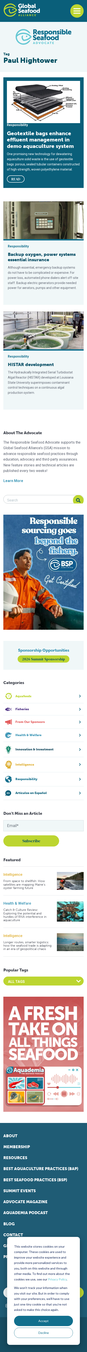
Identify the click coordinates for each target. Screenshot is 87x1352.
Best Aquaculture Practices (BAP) (40, 1168)
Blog (9, 1223)
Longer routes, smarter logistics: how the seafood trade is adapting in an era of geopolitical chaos (27, 946)
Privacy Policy (57, 1279)
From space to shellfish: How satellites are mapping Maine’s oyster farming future (24, 884)
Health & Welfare (17, 903)
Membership (16, 1146)
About (10, 1135)
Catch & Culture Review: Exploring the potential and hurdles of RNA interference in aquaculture (24, 915)
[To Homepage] (21, 10)
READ (15, 179)
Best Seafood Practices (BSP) (35, 1179)
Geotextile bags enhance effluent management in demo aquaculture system (40, 139)
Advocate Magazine (25, 1201)
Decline (43, 1333)
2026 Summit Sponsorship (43, 659)
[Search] (78, 500)
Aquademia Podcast (25, 1212)
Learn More (13, 481)
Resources (15, 1157)
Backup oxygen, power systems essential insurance (42, 257)
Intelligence (12, 874)
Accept (43, 1321)
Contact (13, 1234)
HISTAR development (31, 364)
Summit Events (19, 1190)
